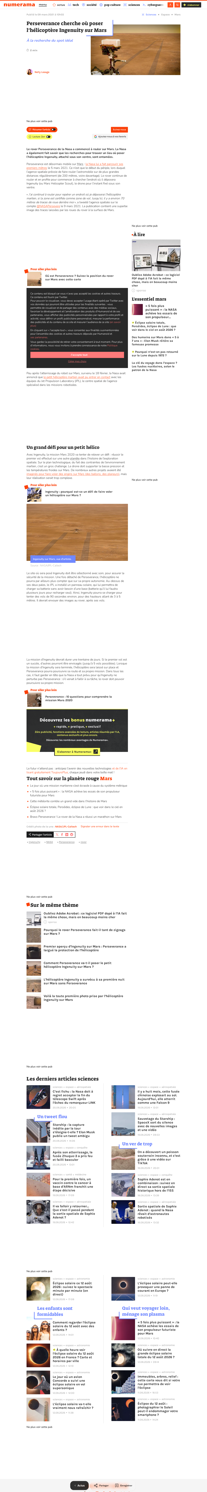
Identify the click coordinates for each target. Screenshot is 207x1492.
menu (43, 4)
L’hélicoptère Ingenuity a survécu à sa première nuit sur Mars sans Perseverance (84, 981)
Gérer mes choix (77, 361)
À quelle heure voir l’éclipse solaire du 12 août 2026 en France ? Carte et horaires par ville (73, 1355)
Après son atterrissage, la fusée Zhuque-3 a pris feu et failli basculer (73, 1156)
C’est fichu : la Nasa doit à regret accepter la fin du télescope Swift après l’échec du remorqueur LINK (74, 1097)
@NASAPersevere (48, 206)
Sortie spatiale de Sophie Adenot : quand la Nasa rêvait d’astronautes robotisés (157, 1212)
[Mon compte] (170, 4)
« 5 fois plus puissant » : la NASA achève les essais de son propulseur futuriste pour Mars (161, 311)
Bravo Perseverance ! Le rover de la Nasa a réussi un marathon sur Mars (76, 817)
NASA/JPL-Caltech (66, 826)
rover (84, 841)
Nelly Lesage (42, 72)
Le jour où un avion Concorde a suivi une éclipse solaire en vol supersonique (69, 1382)
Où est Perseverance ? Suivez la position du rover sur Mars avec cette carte (79, 277)
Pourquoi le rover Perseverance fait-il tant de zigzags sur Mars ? (84, 932)
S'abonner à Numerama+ (74, 751)
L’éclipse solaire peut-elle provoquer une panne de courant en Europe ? (157, 1287)
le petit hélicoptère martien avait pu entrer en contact (77, 377)
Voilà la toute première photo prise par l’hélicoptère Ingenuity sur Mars (83, 998)
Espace (165, 14)
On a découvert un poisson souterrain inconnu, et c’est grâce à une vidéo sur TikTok (159, 1157)
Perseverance (67, 841)
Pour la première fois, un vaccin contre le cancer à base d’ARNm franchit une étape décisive (73, 1184)
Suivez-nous (119, 129)
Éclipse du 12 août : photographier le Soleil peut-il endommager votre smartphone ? (158, 1409)
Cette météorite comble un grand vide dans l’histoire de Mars (68, 801)
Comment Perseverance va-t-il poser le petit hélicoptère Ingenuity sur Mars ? (77, 965)
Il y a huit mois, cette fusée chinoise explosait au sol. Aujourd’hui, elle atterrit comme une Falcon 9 (159, 1097)
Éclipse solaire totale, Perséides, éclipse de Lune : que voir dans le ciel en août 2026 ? (154, 326)
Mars (177, 14)
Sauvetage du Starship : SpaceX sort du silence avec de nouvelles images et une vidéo (157, 1124)
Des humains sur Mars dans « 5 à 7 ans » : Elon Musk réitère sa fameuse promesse (155, 340)
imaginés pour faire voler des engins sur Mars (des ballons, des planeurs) (73, 474)
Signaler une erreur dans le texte (100, 826)
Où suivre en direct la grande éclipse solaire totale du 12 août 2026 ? (156, 1353)
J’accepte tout (79, 355)
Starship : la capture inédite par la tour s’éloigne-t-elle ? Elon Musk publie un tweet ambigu (74, 1130)
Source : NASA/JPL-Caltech (45, 565)
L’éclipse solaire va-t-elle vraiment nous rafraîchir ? (73, 1406)
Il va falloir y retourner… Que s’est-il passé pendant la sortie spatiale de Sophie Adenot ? (74, 1211)
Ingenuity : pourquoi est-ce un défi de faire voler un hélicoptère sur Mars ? (78, 493)
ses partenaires (38, 337)
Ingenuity (34, 841)
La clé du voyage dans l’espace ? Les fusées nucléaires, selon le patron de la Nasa (154, 366)
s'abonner (193, 4)
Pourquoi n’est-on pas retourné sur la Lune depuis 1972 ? (155, 353)
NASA (49, 841)
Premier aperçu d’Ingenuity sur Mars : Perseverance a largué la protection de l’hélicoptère (85, 948)
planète (75, 458)
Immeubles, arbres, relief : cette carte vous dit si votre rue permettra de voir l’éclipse (159, 1382)
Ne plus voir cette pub (39, 121)
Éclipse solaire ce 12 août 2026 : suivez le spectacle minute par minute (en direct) (73, 1288)
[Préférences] (177, 4)
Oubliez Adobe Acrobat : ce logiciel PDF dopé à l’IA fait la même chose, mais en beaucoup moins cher (85, 915)
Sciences (151, 14)
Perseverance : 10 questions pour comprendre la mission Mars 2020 (78, 698)
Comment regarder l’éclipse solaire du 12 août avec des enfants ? (74, 1326)
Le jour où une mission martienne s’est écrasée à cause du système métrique (78, 786)
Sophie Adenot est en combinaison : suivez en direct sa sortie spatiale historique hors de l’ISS (156, 1184)
